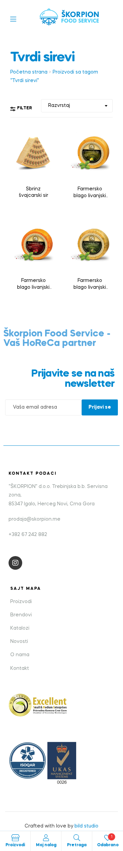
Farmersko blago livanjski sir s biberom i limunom (89, 193)
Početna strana (28, 72)
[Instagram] (15, 563)
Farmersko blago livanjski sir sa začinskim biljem (89, 284)
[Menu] (18, 18)
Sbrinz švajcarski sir (33, 192)
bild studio (86, 826)
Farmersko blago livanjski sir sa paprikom (33, 284)
